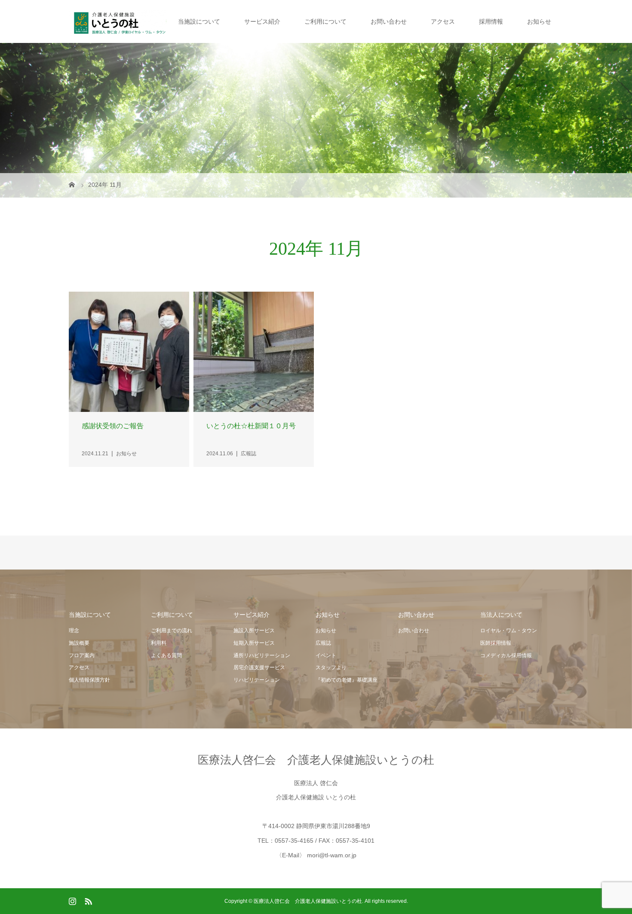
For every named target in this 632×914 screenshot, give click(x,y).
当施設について (199, 21)
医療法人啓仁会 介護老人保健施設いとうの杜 (316, 759)
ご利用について (325, 21)
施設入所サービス (254, 631)
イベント (326, 655)
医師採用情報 (495, 643)
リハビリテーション (256, 680)
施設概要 (79, 643)
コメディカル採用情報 (506, 655)
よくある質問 (166, 655)
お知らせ (539, 21)
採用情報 (491, 21)
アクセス (443, 21)
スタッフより (331, 667)
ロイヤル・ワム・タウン (508, 631)
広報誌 (323, 643)
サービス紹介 (262, 21)
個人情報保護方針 (89, 680)
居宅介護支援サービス (259, 667)
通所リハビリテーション (261, 655)
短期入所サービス (254, 643)
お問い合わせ (389, 21)
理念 (74, 631)
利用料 (158, 643)
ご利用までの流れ (171, 631)
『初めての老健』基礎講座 (346, 680)
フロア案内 (82, 655)
